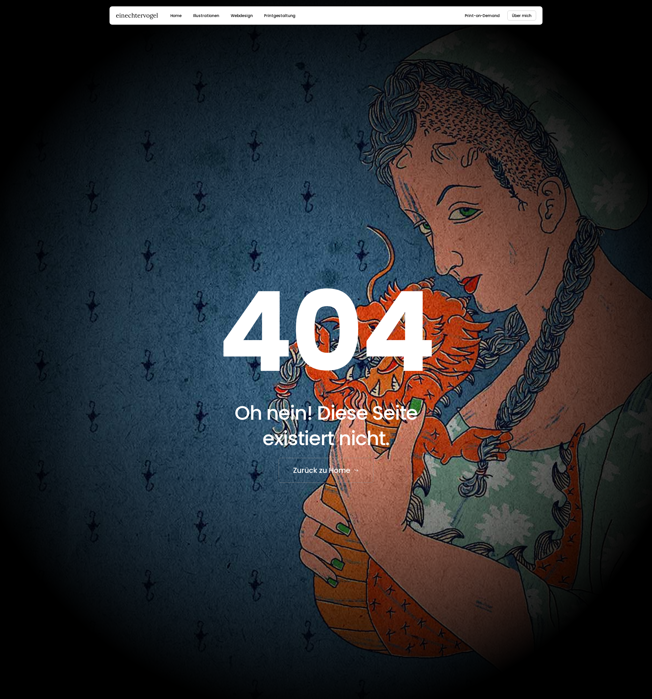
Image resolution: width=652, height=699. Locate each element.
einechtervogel (137, 15)
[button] (326, 470)
